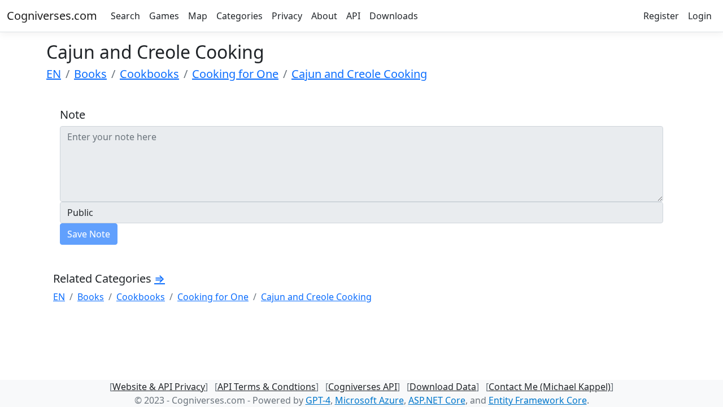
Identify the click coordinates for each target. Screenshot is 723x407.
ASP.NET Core (436, 400)
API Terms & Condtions (266, 386)
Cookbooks (149, 73)
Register (661, 16)
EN (53, 73)
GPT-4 (318, 400)
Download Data (443, 386)
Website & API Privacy (158, 386)
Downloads (393, 16)
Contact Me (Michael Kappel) (550, 386)
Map (197, 16)
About (324, 16)
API (353, 16)
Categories (239, 16)
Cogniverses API (362, 386)
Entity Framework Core (538, 400)
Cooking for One (235, 73)
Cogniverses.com (52, 15)
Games (164, 16)
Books (90, 73)
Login (700, 16)
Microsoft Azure (369, 400)
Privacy (287, 16)
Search (125, 16)
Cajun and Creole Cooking (359, 73)
